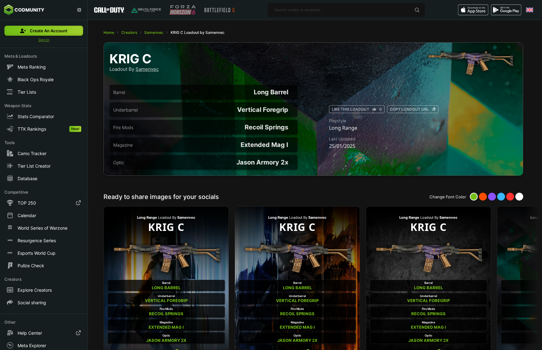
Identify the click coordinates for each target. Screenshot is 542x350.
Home (109, 32)
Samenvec (153, 32)
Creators (129, 32)
